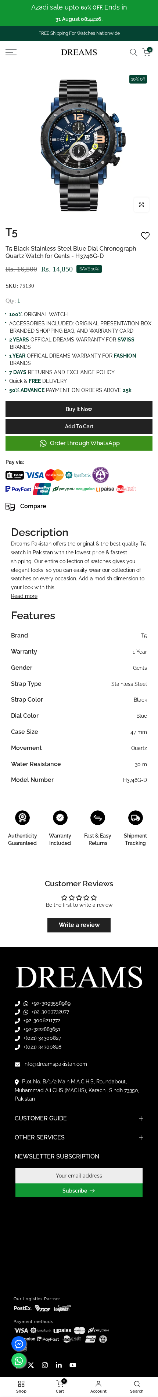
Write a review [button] (79, 924)
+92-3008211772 (41, 1020)
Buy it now (79, 409)
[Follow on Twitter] (31, 1365)
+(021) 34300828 (41, 1047)
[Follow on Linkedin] (58, 1365)
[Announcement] (79, 13)
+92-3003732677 (49, 1012)
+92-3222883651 (41, 1029)
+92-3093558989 (50, 1003)
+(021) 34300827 (41, 1038)
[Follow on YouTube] (72, 1365)
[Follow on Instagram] (45, 1365)
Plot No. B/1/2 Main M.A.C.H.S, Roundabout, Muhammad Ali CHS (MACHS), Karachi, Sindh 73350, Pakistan (77, 1090)
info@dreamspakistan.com (54, 1064)
